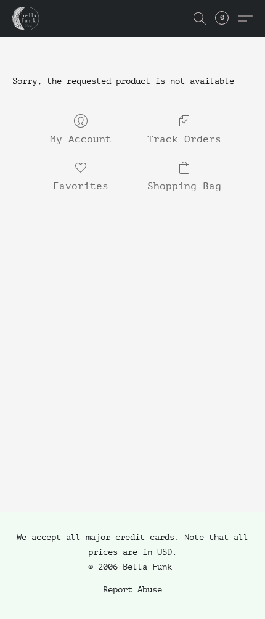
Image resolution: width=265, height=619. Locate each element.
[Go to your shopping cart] (228, 18)
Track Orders (184, 139)
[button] (26, 18)
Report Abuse (132, 589)
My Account (81, 139)
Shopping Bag (184, 186)
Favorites (80, 186)
